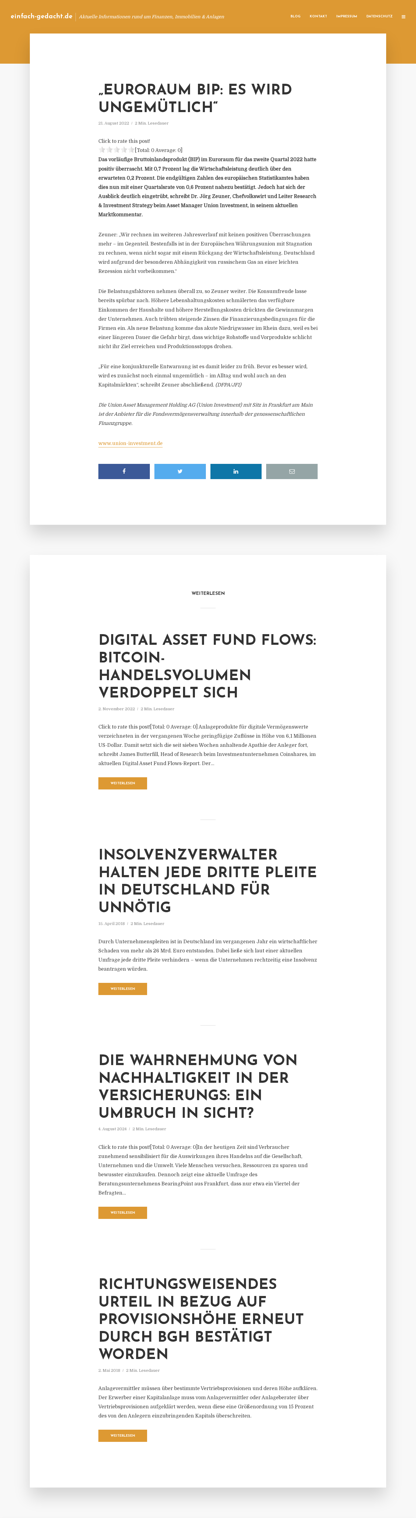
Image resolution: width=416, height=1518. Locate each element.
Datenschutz (379, 16)
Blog (296, 16)
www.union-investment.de (130, 443)
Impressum (346, 16)
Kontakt (318, 16)
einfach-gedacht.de (41, 16)
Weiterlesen (123, 783)
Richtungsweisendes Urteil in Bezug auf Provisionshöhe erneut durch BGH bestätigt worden (201, 1320)
